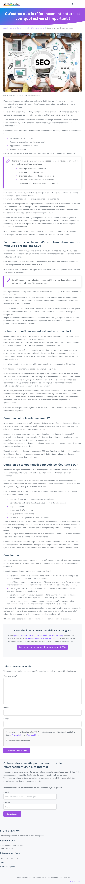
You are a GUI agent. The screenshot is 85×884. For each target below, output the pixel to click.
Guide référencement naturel (36, 28)
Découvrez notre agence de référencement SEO (42, 647)
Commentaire (10, 676)
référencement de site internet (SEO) (41, 638)
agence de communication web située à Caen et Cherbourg (38, 635)
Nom (6, 707)
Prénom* (7, 802)
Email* (6, 792)
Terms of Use (33, 735)
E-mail (7, 719)
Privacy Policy (17, 735)
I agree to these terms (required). (20, 740)
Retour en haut (76, 882)
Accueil (5, 28)
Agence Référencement (17, 28)
